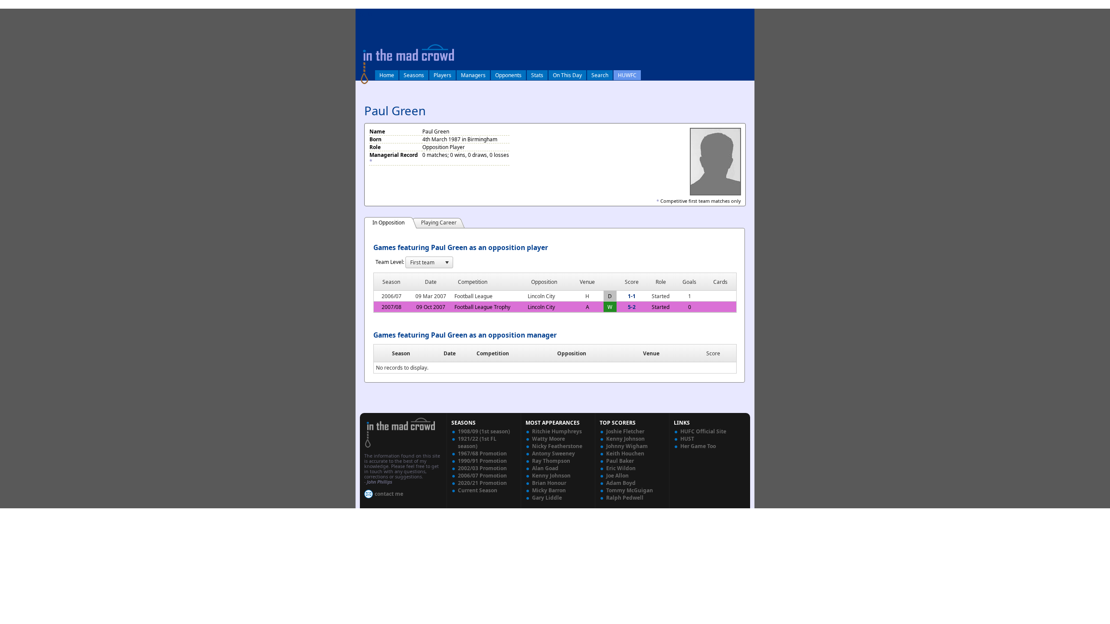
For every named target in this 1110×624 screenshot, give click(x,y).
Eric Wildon (621, 468)
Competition (493, 353)
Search (599, 75)
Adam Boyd (621, 483)
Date (450, 353)
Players (442, 75)
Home (386, 75)
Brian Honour (549, 483)
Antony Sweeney (553, 453)
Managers (473, 75)
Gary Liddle (547, 497)
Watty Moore (548, 438)
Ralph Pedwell (624, 497)
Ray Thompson (551, 461)
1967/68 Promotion (482, 453)
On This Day (567, 75)
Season (401, 353)
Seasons (414, 75)
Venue (651, 353)
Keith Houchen (625, 453)
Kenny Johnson (551, 475)
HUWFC (627, 75)
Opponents (508, 75)
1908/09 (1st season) (484, 431)
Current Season (477, 490)
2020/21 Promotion (482, 483)
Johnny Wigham (627, 446)
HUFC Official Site (703, 431)
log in (365, 14)
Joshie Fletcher (625, 431)
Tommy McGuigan (629, 490)
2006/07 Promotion (482, 475)
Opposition (571, 353)
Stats (537, 75)
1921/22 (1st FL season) (477, 442)
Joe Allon (617, 475)
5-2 (632, 307)
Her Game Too (698, 446)
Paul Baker (620, 461)
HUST (687, 438)
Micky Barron (549, 490)
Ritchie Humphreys (557, 431)
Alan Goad (545, 468)
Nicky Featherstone (557, 446)
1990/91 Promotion (482, 461)
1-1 (632, 296)
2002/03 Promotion (482, 468)
